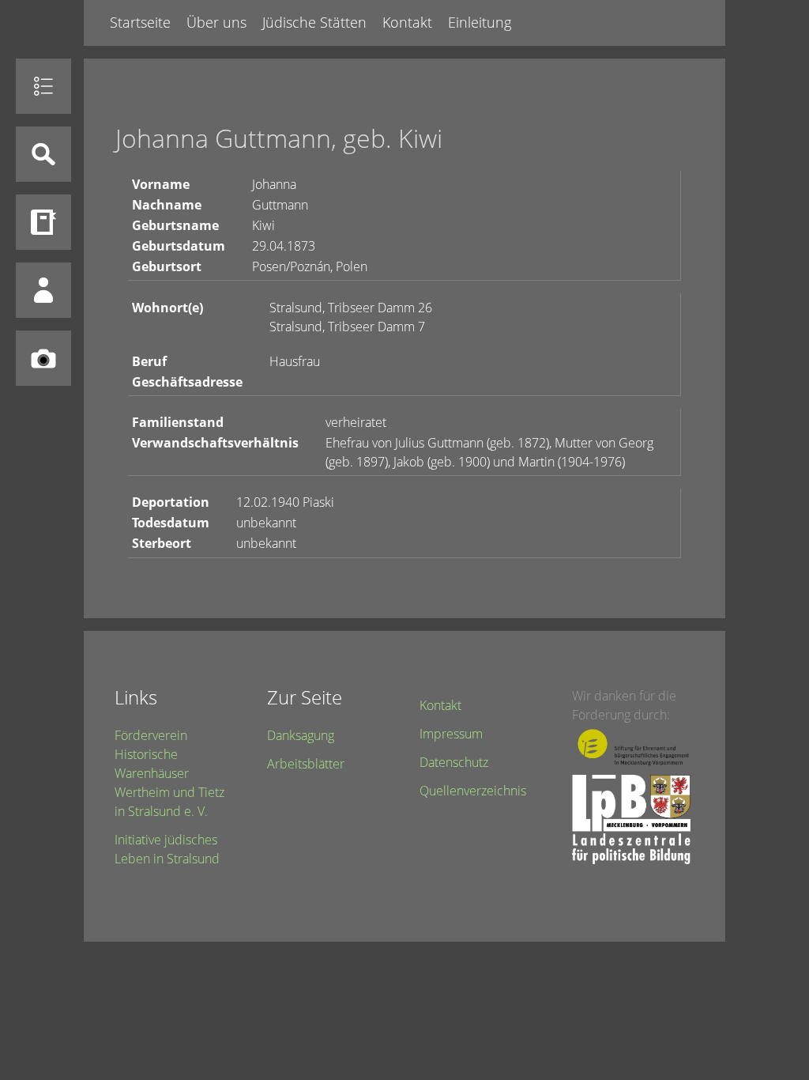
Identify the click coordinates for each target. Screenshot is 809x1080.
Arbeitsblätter (305, 763)
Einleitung (479, 22)
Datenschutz (454, 762)
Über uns (216, 22)
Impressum (451, 733)
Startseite (140, 22)
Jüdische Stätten (314, 22)
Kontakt (407, 22)
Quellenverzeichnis (473, 790)
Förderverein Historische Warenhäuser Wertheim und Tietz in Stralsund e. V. (169, 773)
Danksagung (300, 735)
